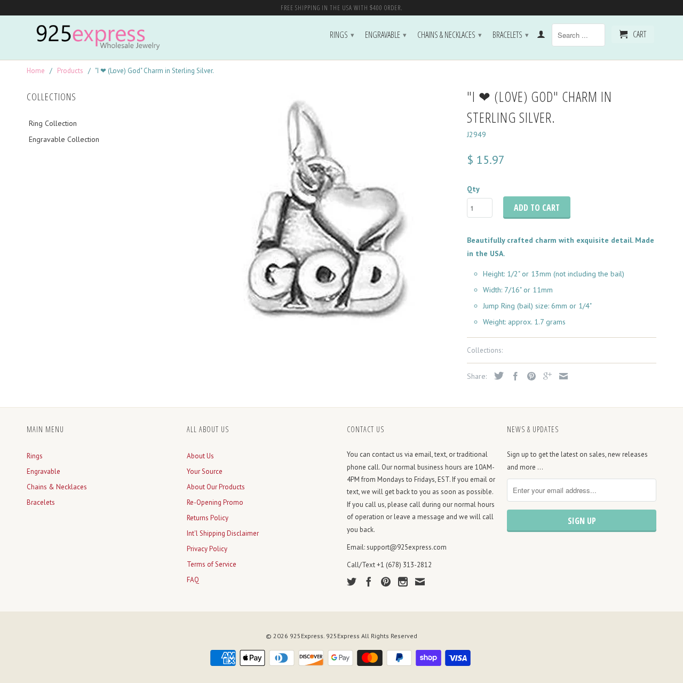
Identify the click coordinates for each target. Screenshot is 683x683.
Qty (473, 189)
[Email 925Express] (420, 581)
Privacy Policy (207, 548)
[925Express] (101, 37)
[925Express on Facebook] (369, 581)
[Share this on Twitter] (496, 375)
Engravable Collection (64, 139)
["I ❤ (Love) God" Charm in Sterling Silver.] (321, 211)
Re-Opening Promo (215, 502)
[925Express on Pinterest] (386, 581)
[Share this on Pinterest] (529, 376)
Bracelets (511, 35)
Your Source (205, 471)
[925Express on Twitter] (351, 581)
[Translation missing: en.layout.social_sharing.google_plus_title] (545, 376)
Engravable (386, 35)
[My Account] (541, 36)
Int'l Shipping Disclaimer (223, 533)
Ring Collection (53, 123)
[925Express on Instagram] (403, 581)
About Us (200, 455)
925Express (306, 636)
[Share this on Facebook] (513, 376)
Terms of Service (211, 564)
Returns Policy (207, 517)
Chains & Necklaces (449, 35)
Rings (342, 35)
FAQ (193, 579)
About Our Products (216, 486)
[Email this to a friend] (561, 376)
